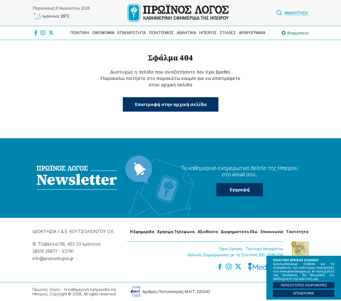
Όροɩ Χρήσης (231, 248)
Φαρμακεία (297, 32)
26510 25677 (45, 251)
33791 (68, 251)
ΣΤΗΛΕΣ (228, 32)
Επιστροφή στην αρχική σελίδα (170, 104)
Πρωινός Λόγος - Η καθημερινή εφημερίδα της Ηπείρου (178, 13)
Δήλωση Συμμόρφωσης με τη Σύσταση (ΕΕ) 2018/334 (235, 255)
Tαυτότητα (297, 232)
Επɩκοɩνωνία (272, 232)
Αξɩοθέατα (208, 232)
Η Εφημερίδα (142, 232)
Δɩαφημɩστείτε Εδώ (239, 232)
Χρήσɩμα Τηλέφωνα (176, 232)
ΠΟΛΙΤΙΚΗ (79, 32)
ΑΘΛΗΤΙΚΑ (186, 32)
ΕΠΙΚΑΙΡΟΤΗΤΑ (131, 32)
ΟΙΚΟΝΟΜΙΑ (103, 32)
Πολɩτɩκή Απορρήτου (264, 248)
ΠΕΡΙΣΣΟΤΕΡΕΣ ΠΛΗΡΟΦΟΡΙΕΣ (304, 285)
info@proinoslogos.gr (53, 258)
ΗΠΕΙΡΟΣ (208, 32)
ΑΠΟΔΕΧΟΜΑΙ (303, 293)
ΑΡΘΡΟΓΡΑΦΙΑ (252, 32)
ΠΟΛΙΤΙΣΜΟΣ (161, 32)
